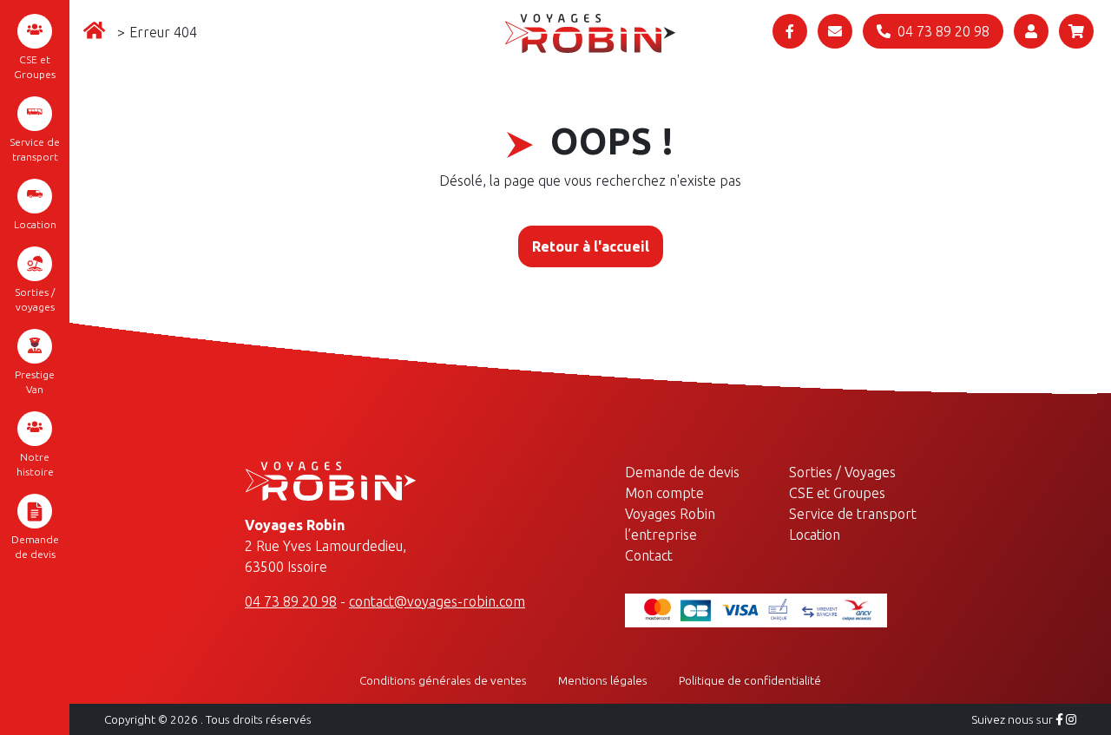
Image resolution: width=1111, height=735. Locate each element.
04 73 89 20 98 (291, 601)
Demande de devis (35, 547)
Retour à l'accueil (590, 246)
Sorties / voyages (35, 299)
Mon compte (664, 493)
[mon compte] (1031, 31)
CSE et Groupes (35, 67)
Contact (649, 555)
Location (35, 224)
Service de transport (35, 149)
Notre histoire (35, 464)
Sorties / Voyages (842, 472)
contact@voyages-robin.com (437, 601)
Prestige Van (35, 382)
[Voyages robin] (590, 32)
